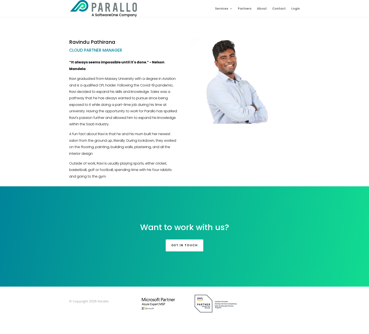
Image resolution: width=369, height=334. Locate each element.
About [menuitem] (262, 9)
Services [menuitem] (221, 9)
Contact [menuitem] (279, 9)
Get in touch (184, 245)
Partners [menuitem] (245, 9)
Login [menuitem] (295, 9)
